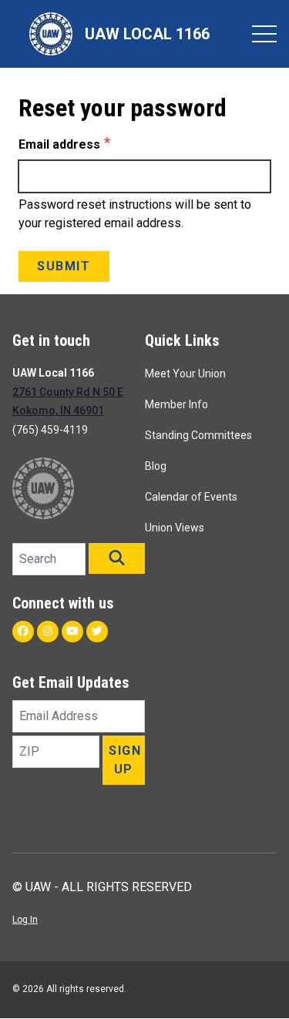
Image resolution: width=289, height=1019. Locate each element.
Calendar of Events (191, 497)
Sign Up (125, 759)
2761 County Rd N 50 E (67, 392)
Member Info (176, 404)
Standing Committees (198, 435)
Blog (155, 466)
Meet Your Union (185, 373)
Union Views (174, 527)
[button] (117, 558)
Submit (64, 266)
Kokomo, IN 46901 (58, 410)
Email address (59, 144)
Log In (25, 919)
